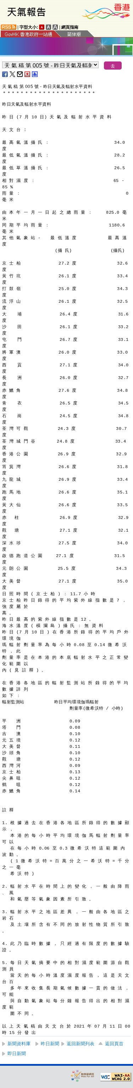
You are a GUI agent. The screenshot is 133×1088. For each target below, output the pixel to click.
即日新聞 (16, 1053)
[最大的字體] (55, 27)
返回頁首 (114, 1043)
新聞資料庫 (19, 1043)
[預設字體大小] (42, 27)
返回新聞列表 (80, 1043)
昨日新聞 (50, 1043)
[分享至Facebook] (5, 74)
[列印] (35, 74)
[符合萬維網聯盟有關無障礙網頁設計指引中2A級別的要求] (115, 1077)
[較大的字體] (48, 27)
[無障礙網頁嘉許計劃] (82, 1075)
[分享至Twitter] (13, 74)
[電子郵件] (20, 74)
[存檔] (27, 74)
